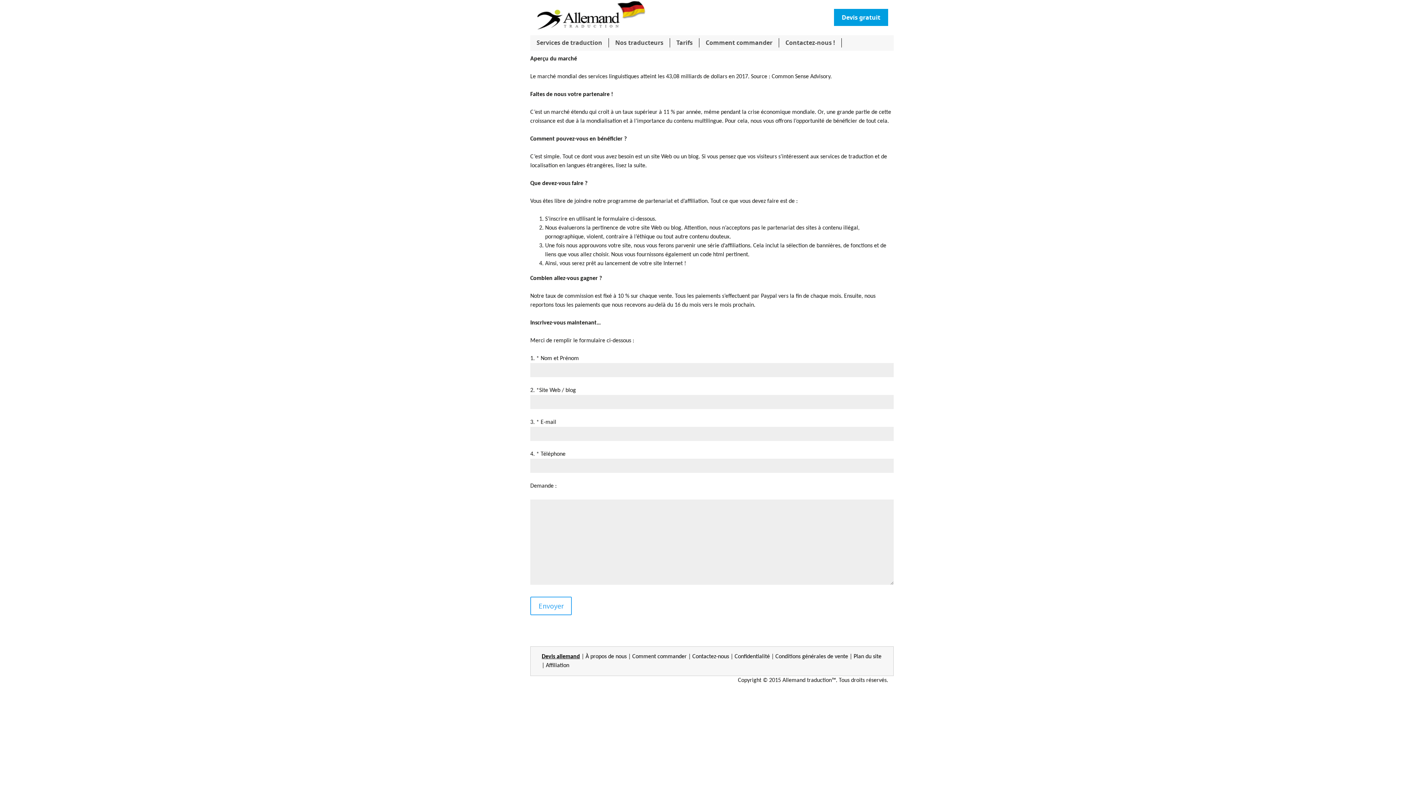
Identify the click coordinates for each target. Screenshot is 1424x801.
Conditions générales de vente (811, 657)
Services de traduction (569, 43)
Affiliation (557, 666)
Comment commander (739, 43)
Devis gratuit (861, 17)
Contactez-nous (710, 657)
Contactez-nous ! (810, 43)
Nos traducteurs (639, 43)
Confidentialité (752, 657)
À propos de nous (606, 657)
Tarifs (684, 43)
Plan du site (867, 657)
